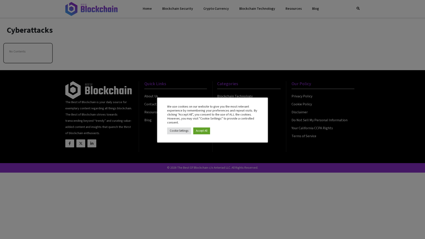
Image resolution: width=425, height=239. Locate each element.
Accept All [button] (201, 131)
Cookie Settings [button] (179, 131)
